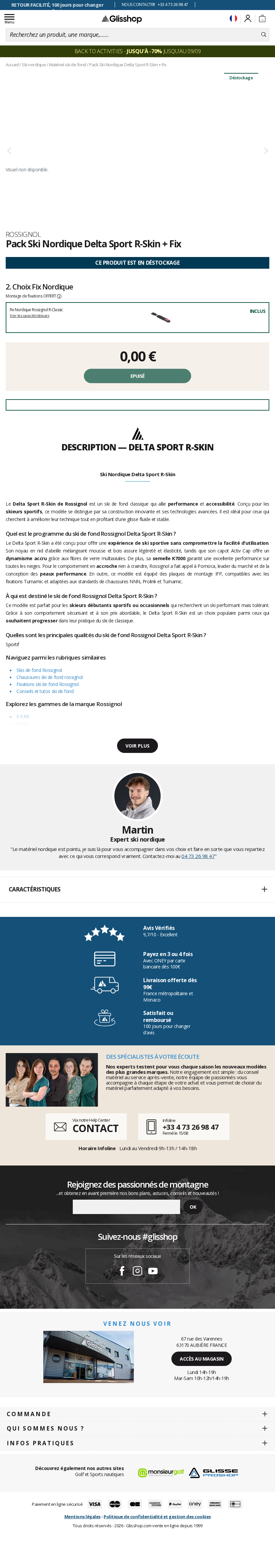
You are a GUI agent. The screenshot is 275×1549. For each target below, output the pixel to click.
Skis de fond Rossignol (39, 670)
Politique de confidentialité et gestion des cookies (157, 1517)
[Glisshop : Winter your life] (122, 19)
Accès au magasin (201, 1359)
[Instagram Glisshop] (137, 1272)
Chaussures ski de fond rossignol (49, 677)
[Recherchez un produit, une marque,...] (264, 35)
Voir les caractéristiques (29, 315)
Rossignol (23, 234)
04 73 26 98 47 (198, 856)
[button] (137, 890)
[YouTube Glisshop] (153, 1272)
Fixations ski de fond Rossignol (47, 684)
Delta (22, 723)
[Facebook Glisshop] (122, 1272)
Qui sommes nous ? (46, 1428)
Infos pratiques (40, 1443)
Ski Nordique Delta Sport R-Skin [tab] (137, 474)
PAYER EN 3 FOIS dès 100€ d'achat (57, 5)
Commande (29, 1414)
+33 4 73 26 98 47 (191, 1127)
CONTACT (95, 1128)
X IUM (22, 716)
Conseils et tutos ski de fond (44, 691)
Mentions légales (82, 1517)
